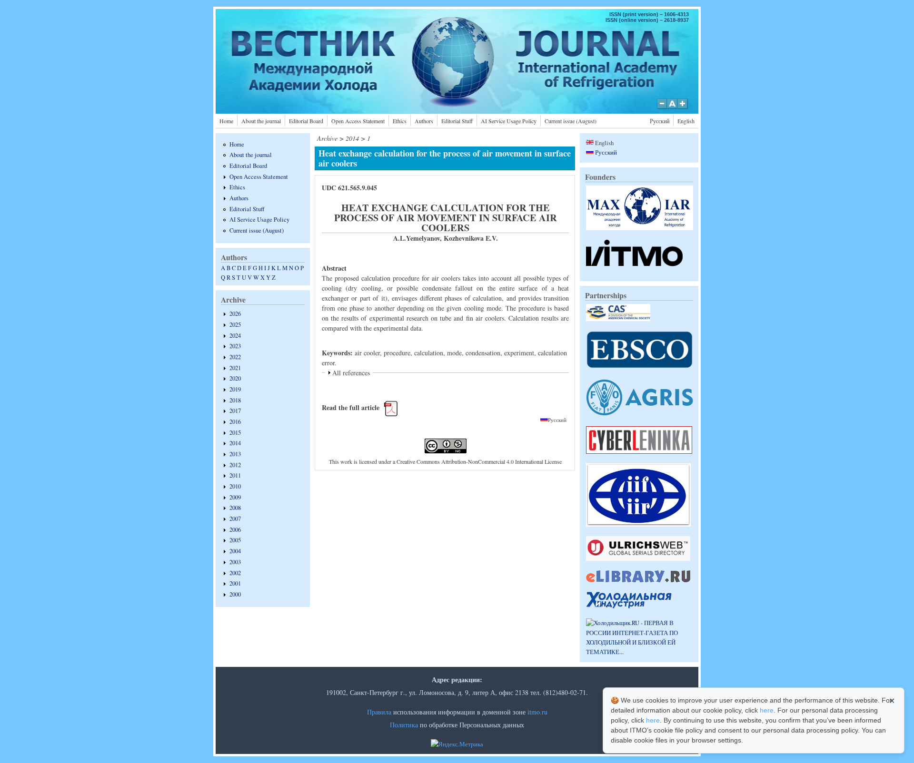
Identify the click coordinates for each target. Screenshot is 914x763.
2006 (235, 530)
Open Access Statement (358, 121)
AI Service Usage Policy (508, 121)
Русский (659, 121)
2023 (235, 346)
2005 (235, 540)
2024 (235, 336)
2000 (235, 594)
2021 (235, 368)
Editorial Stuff (457, 121)
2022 (235, 357)
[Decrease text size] (661, 108)
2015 (235, 433)
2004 (235, 551)
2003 (235, 562)
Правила (379, 711)
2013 (235, 454)
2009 (235, 497)
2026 (235, 314)
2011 (235, 475)
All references (351, 372)
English (686, 121)
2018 (235, 400)
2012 (235, 465)
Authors (424, 121)
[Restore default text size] (672, 108)
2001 (235, 583)
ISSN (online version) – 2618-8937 (647, 20)
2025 (235, 325)
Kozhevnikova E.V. (471, 238)
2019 (235, 389)
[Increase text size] (683, 108)
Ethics (400, 121)
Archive (327, 138)
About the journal (261, 121)
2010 (235, 486)
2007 (235, 519)
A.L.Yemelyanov (416, 238)
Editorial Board (306, 121)
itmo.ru (537, 711)
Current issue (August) (570, 121)
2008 (235, 508)
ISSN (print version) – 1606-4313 (649, 14)
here (767, 710)
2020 (235, 378)
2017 (235, 411)
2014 (235, 443)
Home (226, 121)
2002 (235, 573)
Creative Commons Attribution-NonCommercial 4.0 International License (479, 461)
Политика (404, 724)
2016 (235, 422)
